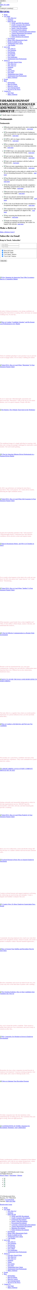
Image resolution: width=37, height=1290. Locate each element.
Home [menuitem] (5, 1207)
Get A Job (7, 47)
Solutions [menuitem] (10, 1213)
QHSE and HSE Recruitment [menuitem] (20, 1216)
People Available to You (15, 42)
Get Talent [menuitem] (7, 1209)
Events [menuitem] (6, 1272)
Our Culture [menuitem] (11, 1248)
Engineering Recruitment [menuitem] (18, 1219)
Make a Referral (12, 77)
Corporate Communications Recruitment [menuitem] (23, 1224)
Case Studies (11, 45)
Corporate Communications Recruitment (23, 31)
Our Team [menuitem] (11, 1265)
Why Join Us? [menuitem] (12, 1258)
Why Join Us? (12, 65)
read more (30, 129)
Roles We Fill (12, 21)
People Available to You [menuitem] (15, 1235)
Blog (5, 81)
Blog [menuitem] (5, 1274)
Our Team (11, 72)
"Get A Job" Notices (10, 256)
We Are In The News (14, 89)
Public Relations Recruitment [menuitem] (20, 1230)
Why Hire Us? (12, 18)
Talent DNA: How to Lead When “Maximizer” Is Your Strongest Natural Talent (16, 393)
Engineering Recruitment (18, 26)
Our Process (11, 38)
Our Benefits (11, 53)
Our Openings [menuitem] (12, 1243)
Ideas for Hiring (12, 84)
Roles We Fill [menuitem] (12, 1214)
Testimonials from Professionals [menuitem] (17, 1252)
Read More (3, 318)
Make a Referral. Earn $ (7, 232)
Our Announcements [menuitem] (14, 1281)
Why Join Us (11, 48)
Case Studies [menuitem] (11, 1238)
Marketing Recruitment (18, 35)
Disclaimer (13, 1175)
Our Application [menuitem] (12, 1250)
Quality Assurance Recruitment (20, 25)
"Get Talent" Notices (10, 254)
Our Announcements (14, 87)
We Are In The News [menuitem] (14, 1282)
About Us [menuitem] (7, 1253)
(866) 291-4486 (4, 4)
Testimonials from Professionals (17, 59)
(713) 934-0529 (9, 1199)
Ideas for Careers (13, 86)
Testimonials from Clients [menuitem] (15, 1236)
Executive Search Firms (15, 62)
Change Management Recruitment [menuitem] (21, 1226)
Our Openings (12, 50)
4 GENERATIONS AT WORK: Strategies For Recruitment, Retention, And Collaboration (17, 1154)
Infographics (11, 82)
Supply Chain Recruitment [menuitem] (19, 1221)
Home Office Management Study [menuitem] (18, 1233)
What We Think (8, 252)
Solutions (10, 19)
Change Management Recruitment (21, 33)
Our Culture (11, 55)
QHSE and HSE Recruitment (20, 23)
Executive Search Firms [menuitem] (15, 1255)
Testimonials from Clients (15, 43)
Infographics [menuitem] (11, 1275)
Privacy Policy (4, 1175)
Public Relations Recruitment (20, 36)
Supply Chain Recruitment (19, 28)
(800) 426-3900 (10, 1201)
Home (5, 14)
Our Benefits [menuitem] (11, 1247)
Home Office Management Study (18, 40)
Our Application (12, 57)
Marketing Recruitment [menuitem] (18, 1228)
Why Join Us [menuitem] (11, 1241)
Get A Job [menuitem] (7, 1240)
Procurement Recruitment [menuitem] (19, 1223)
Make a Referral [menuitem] (12, 1270)
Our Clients (11, 70)
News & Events (8, 250)
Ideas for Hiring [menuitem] (12, 1277)
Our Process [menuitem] (11, 1231)
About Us (7, 60)
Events (6, 79)
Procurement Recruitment (19, 30)
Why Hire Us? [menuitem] (12, 1211)
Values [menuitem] (10, 1262)
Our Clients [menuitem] (11, 1264)
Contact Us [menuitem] (7, 1284)
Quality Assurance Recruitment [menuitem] (20, 1218)
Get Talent (7, 16)
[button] (4, 11)
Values (10, 69)
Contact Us (7, 91)
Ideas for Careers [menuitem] (13, 1279)
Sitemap (19, 1175)
